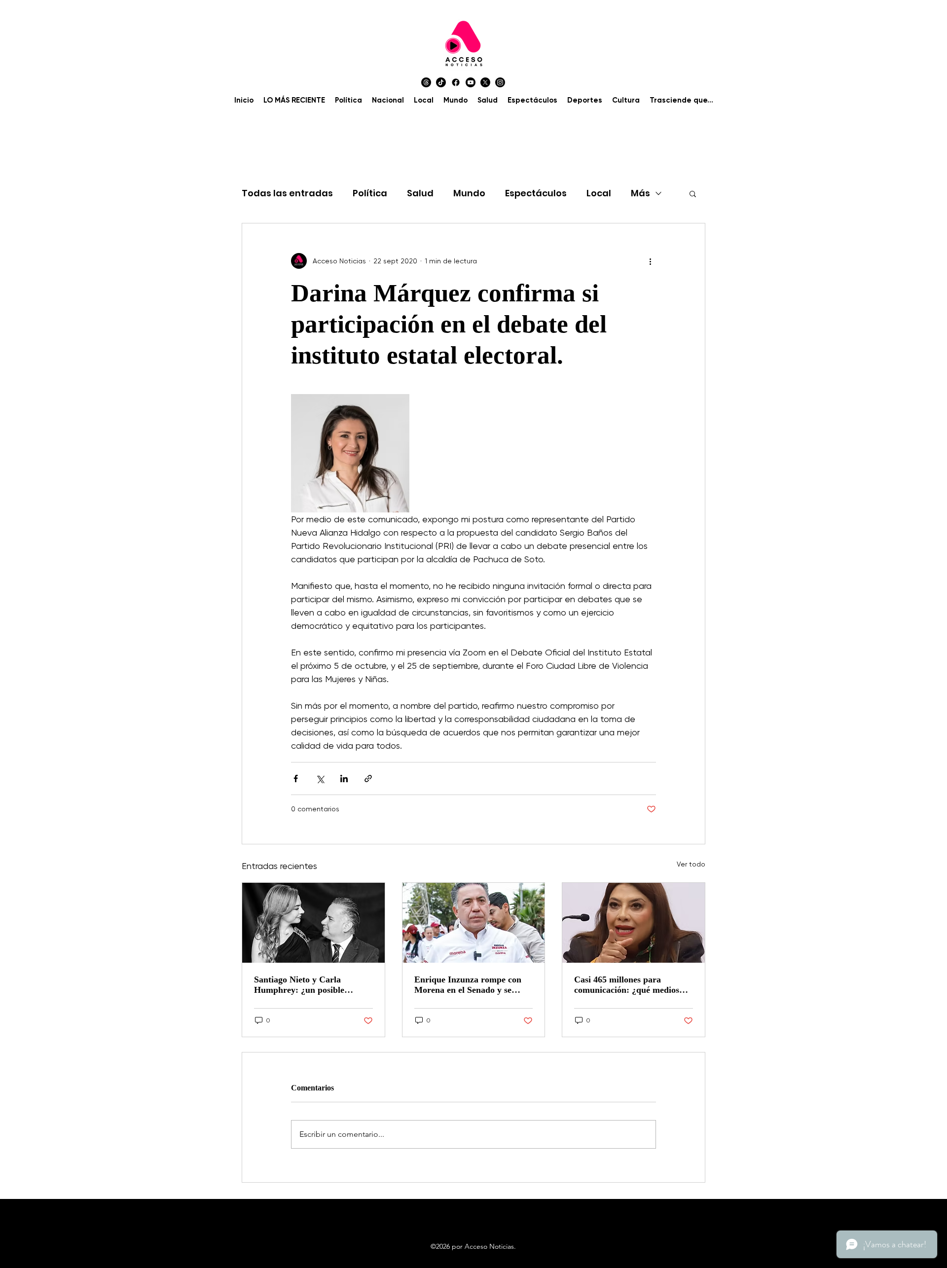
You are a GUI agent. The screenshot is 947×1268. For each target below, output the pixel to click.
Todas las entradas (287, 193)
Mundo (469, 193)
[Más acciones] (650, 261)
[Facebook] (456, 82)
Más (640, 193)
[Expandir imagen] (350, 453)
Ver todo (691, 864)
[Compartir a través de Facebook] (295, 778)
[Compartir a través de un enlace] (368, 778)
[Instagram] (500, 82)
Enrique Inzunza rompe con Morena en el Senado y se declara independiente (467, 985)
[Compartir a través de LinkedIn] (344, 778)
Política (370, 193)
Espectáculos (536, 193)
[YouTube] (470, 82)
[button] (692, 193)
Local (598, 193)
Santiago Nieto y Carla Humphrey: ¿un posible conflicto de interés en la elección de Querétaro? (300, 985)
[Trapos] (426, 82)
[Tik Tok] (441, 82)
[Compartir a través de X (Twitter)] (320, 778)
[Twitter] (485, 82)
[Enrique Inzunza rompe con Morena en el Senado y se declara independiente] (473, 923)
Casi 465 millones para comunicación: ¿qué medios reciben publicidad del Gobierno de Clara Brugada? (630, 985)
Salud (420, 193)
